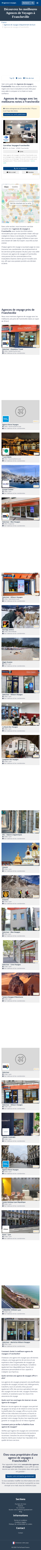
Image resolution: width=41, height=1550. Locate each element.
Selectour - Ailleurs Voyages (12, 597)
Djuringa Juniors (8, 630)
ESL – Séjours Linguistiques (12, 835)
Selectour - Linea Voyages (11, 965)
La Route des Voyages (10, 727)
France (3, 22)
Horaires (31, 172)
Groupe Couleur (7, 490)
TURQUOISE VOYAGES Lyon (11, 1310)
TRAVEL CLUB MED (8, 1137)
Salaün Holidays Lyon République (13, 1202)
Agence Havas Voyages (10, 425)
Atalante (5, 900)
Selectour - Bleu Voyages (11, 522)
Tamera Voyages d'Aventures (12, 997)
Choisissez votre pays (22, 1543)
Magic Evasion (7, 662)
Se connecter (20, 1508)
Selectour (5, 1072)
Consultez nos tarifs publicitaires (15, 114)
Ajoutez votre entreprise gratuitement (20, 1476)
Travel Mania (6, 457)
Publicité (20, 1506)
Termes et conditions (20, 1520)
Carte (21, 152)
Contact (20, 1533)
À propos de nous (20, 1504)
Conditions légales (20, 1522)
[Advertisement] (20, 49)
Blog (20, 1511)
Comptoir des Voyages (10, 760)
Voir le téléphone (21, 168)
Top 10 (11, 78)
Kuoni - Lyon (6, 1235)
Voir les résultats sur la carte (20, 203)
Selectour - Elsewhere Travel (12, 349)
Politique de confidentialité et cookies (20, 1524)
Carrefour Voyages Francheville (16, 145)
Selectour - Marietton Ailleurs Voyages (16, 1342)
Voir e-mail (12, 172)
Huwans (5, 867)
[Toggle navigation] (37, 3)
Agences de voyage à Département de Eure (19, 25)
